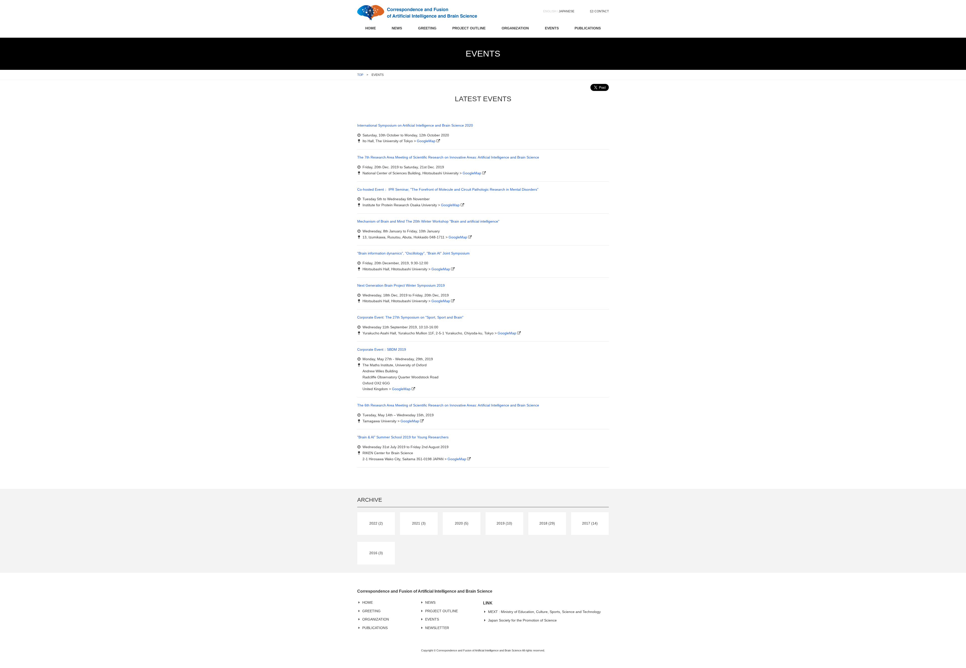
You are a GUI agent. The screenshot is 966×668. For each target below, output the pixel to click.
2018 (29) (547, 523)
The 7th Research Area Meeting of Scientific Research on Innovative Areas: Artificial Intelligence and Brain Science (448, 157)
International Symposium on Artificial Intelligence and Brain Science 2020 (415, 125)
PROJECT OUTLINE (469, 28)
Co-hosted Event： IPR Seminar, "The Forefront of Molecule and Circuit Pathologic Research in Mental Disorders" (447, 189)
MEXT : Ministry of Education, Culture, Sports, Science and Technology (544, 612)
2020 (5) (461, 523)
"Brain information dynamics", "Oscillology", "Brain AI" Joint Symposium (413, 253)
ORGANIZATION (515, 28)
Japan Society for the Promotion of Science (522, 620)
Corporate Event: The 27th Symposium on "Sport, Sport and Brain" (410, 317)
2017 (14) (590, 523)
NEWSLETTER (437, 628)
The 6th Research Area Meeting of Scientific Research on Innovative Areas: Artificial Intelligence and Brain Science (448, 405)
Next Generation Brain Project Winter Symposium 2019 (401, 285)
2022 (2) (376, 523)
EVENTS (552, 28)
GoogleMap (426, 141)
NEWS (397, 28)
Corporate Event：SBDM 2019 (381, 349)
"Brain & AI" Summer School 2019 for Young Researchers (403, 437)
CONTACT (601, 11)
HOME (370, 28)
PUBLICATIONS (588, 28)
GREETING (427, 28)
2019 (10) (504, 523)
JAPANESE (566, 11)
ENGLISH (549, 11)
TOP (360, 75)
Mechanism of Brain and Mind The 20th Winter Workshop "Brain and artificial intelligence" (428, 221)
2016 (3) (376, 553)
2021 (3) (419, 523)
